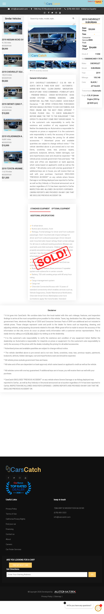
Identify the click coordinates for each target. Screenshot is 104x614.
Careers (9, 544)
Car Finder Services (13, 549)
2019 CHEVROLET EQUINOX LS (13, 72)
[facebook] (49, 13)
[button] (74, 25)
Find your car (11, 524)
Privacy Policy (11, 509)
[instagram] (56, 13)
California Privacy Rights (15, 519)
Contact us (10, 534)
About (8, 539)
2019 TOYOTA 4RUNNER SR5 (13, 168)
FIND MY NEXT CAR (20, 565)
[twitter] (52, 13)
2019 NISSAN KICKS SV (12, 39)
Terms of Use (11, 514)
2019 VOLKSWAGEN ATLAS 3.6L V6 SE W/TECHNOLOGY (13, 136)
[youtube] (60, 13)
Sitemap (57, 596)
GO (92, 575)
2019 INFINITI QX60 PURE (13, 104)
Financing (9, 529)
